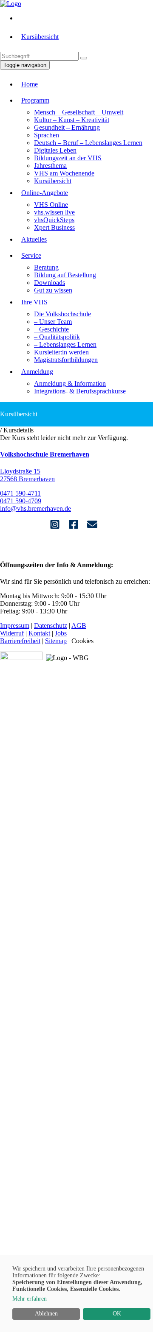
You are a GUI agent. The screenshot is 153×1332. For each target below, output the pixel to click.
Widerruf (12, 633)
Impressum (14, 625)
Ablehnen (46, 1313)
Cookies (82, 640)
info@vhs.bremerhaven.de (35, 508)
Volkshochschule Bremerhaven (44, 454)
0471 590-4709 (20, 500)
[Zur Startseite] (10, 3)
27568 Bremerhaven (27, 478)
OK (117, 1313)
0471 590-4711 (20, 493)
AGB (78, 625)
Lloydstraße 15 (20, 471)
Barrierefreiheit (20, 640)
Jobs (61, 633)
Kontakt (39, 633)
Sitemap (56, 640)
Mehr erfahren (29, 1299)
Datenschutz (50, 625)
